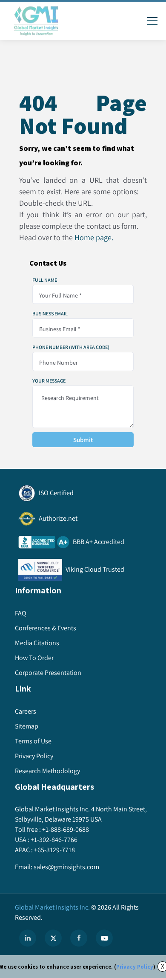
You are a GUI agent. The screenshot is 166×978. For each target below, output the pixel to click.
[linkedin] (27, 938)
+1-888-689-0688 (65, 829)
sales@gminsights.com (66, 866)
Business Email (50, 313)
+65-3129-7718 (54, 849)
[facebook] (78, 938)
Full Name (44, 280)
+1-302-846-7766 (54, 839)
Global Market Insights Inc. (52, 907)
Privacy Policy (134, 966)
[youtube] (104, 938)
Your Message (49, 380)
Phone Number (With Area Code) (70, 347)
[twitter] (53, 938)
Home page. (93, 237)
